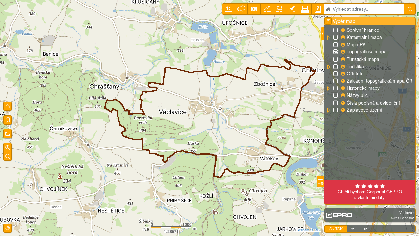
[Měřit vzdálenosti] (266, 9)
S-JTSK (336, 228)
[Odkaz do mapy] (292, 9)
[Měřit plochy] (279, 9)
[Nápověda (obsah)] (317, 9)
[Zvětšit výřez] (7, 147)
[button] (328, 38)
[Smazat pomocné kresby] (241, 9)
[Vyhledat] (410, 9)
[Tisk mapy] (305, 9)
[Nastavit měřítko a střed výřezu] (228, 9)
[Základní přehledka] (7, 106)
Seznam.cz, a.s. (309, 230)
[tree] (369, 70)
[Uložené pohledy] (7, 120)
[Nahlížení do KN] (254, 9)
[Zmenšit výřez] (7, 156)
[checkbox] (336, 30)
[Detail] (7, 133)
